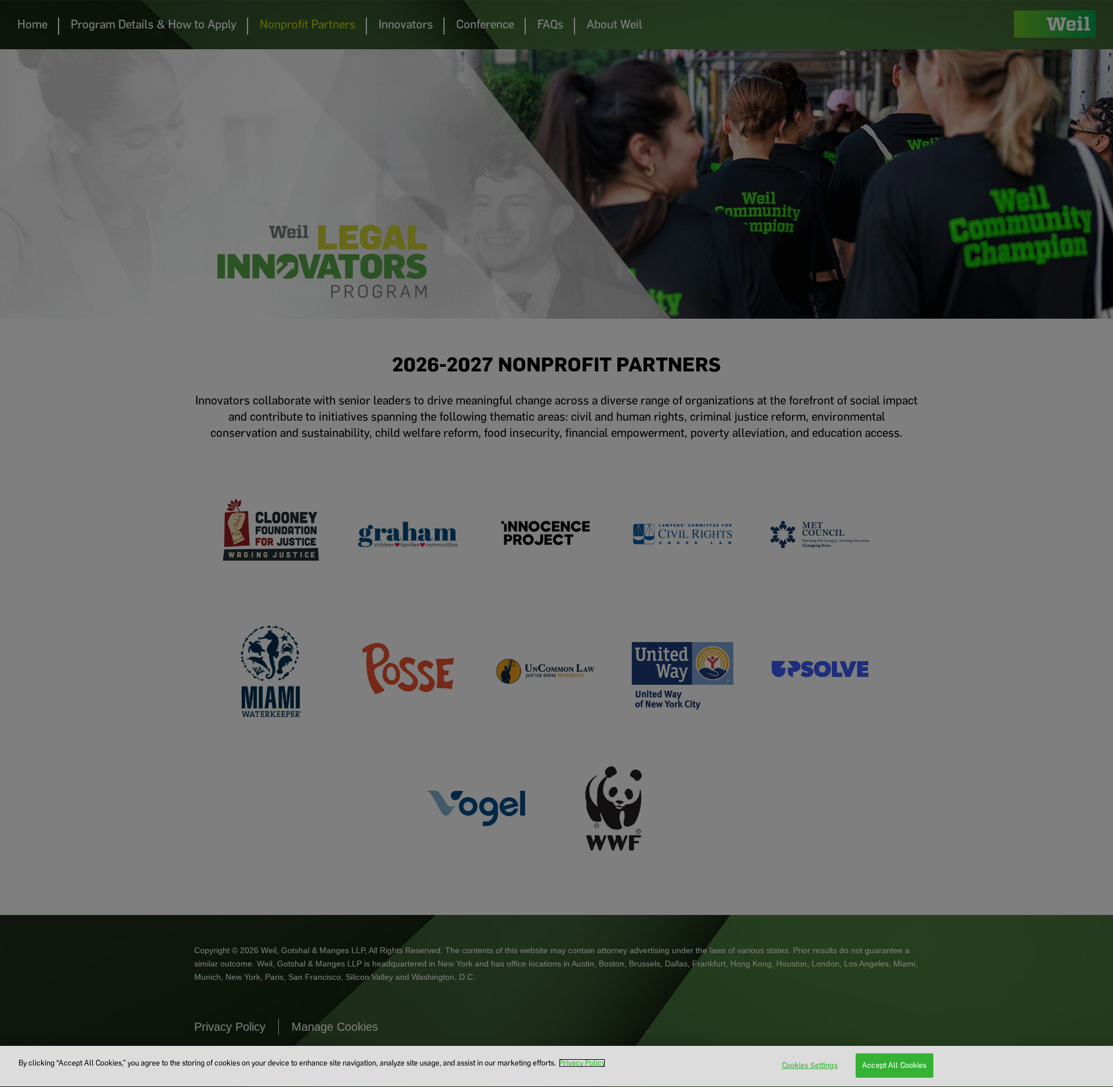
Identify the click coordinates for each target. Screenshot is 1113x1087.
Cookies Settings (810, 1065)
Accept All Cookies (894, 1065)
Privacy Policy (582, 1063)
